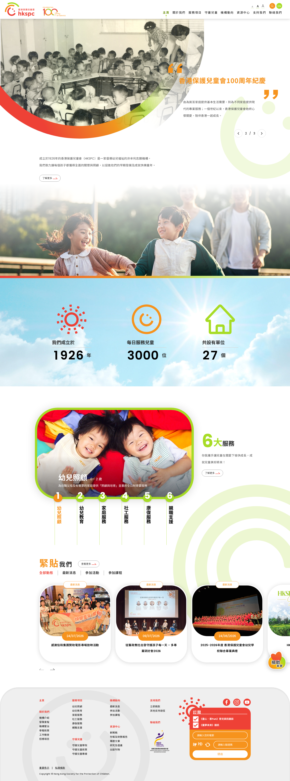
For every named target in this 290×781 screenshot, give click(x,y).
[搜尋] (272, 6)
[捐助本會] (276, 660)
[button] (58, 517)
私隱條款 (60, 768)
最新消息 (69, 573)
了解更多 (47, 178)
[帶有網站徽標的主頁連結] (35, 9)
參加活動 (92, 573)
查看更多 (86, 564)
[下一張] (262, 133)
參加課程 (115, 573)
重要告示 (44, 768)
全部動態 (46, 573)
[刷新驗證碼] (207, 744)
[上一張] (238, 133)
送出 (220, 754)
